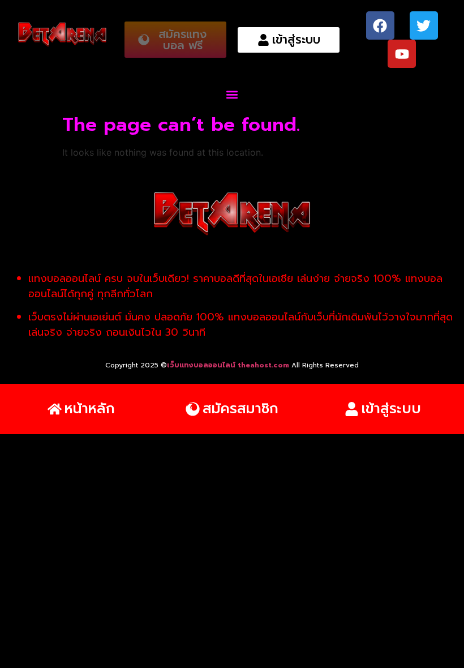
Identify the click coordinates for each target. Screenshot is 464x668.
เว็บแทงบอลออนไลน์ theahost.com (229, 365)
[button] (232, 94)
